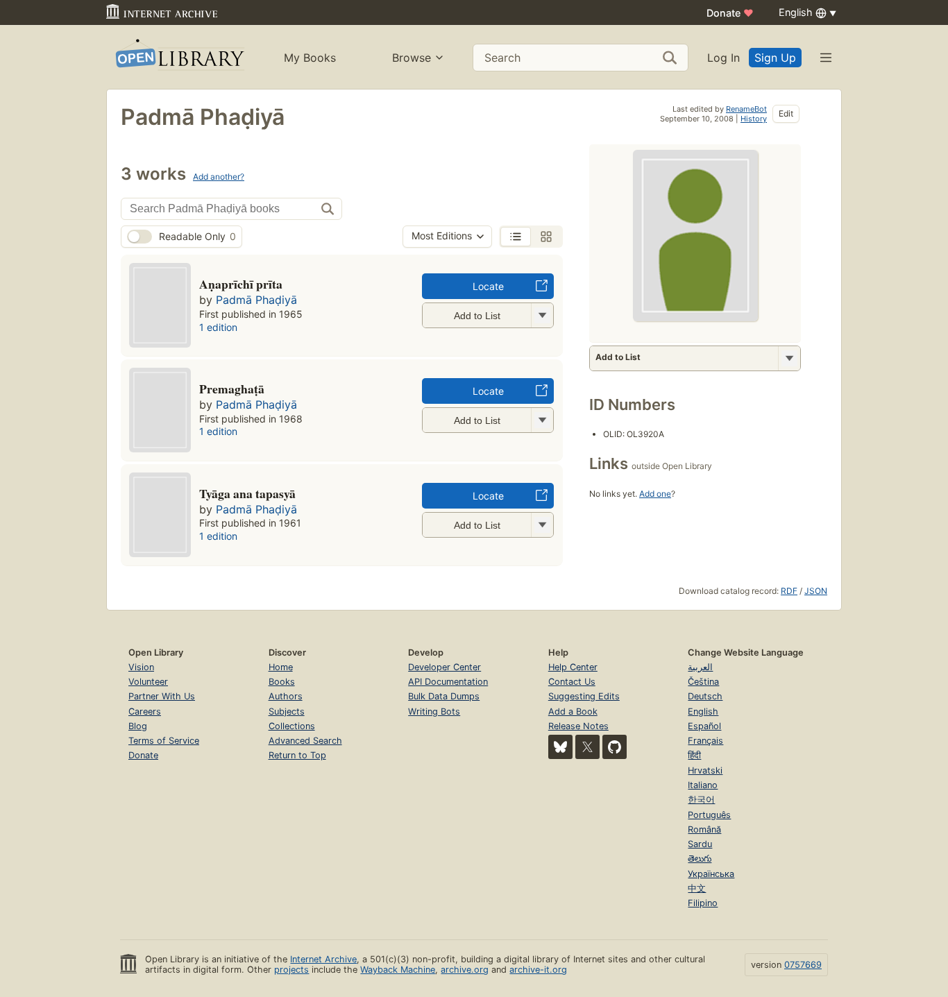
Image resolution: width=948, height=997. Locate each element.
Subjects (287, 711)
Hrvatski (705, 770)
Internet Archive (323, 959)
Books (282, 681)
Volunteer (148, 681)
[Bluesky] (560, 747)
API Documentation (448, 681)
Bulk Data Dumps (444, 696)
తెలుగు (699, 858)
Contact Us (571, 681)
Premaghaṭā (231, 389)
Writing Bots (434, 711)
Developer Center (444, 667)
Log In (723, 58)
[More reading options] (789, 358)
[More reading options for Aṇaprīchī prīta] (542, 315)
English (703, 711)
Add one (655, 493)
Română (704, 829)
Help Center (573, 667)
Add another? (218, 176)
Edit (786, 113)
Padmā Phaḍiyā (256, 300)
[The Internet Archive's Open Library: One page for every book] (179, 57)
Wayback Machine (397, 969)
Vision (141, 667)
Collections (292, 726)
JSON (815, 591)
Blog (137, 726)
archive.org (465, 969)
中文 (697, 888)
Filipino (703, 903)
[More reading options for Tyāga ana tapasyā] (542, 525)
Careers (144, 711)
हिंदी (694, 755)
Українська (711, 874)
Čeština (703, 681)
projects (291, 969)
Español (704, 726)
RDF (789, 591)
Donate (730, 13)
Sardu (700, 844)
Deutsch (705, 696)
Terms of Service (163, 740)
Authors (286, 696)
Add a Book (573, 711)
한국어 (701, 799)
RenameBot (746, 109)
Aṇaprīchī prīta (240, 284)
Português (709, 815)
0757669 (803, 965)
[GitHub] (614, 747)
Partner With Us (161, 696)
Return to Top (297, 755)
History (753, 118)
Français (705, 740)
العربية (700, 667)
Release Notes (578, 726)
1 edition (218, 327)
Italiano (703, 785)
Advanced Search (305, 740)
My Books (310, 58)
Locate (488, 286)
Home (281, 667)
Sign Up (775, 58)
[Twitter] (587, 747)
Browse (411, 58)
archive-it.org (538, 969)
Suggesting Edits (584, 696)
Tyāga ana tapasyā (247, 493)
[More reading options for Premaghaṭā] (542, 420)
